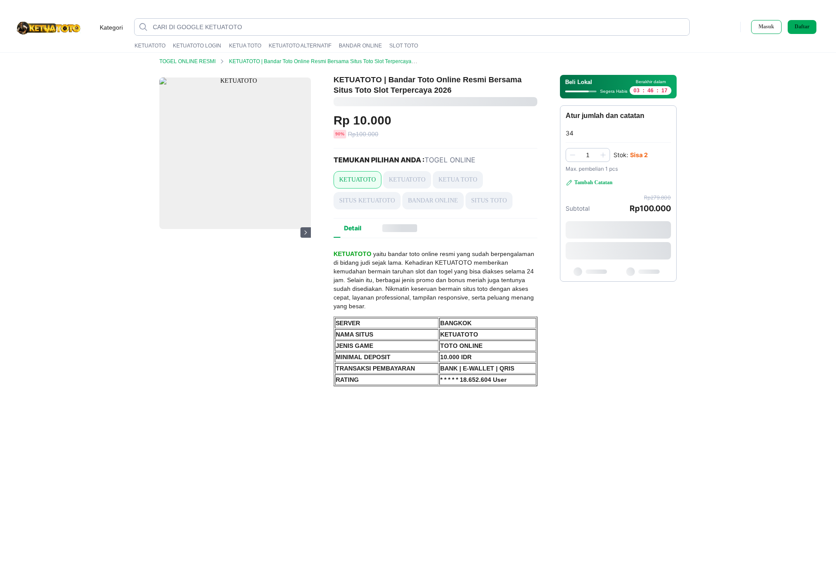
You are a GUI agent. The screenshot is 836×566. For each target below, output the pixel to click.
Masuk (766, 27)
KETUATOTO (150, 46)
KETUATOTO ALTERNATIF (300, 46)
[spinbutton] (588, 155)
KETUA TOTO (245, 46)
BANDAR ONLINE (360, 46)
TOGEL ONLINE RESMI (188, 61)
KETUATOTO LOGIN (197, 46)
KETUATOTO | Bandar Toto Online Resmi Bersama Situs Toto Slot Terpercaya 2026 (327, 61)
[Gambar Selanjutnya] (305, 232)
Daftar (802, 27)
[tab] (353, 228)
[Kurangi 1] (572, 155)
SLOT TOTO (403, 46)
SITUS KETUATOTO (367, 200)
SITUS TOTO (489, 200)
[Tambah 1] (603, 155)
